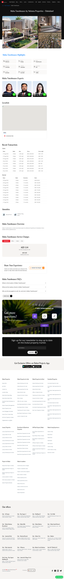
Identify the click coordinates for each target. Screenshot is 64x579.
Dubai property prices (22, 477)
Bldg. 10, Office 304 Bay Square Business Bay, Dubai (8, 560)
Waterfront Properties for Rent (23, 442)
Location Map (5, 392)
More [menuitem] (59, 2)
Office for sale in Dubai (22, 401)
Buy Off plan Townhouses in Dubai (38, 439)
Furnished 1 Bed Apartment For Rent (54, 406)
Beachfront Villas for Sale (22, 445)
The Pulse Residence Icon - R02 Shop (54, 526)
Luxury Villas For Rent (6, 446)
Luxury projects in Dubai (7, 476)
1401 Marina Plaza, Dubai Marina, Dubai (37, 526)
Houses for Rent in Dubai (37, 398)
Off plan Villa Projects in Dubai (38, 445)
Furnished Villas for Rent (37, 404)
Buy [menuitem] (17, 2)
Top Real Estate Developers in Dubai (8, 402)
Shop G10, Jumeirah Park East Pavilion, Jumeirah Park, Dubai (8, 538)
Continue (44, 325)
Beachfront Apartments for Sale (24, 451)
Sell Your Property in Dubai (8, 417)
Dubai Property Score (6, 408)
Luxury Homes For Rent (7, 449)
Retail (17, 241)
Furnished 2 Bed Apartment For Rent (54, 410)
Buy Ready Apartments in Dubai (24, 404)
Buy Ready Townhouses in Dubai (24, 413)
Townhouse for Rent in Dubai (38, 395)
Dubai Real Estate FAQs (7, 398)
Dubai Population (21, 492)
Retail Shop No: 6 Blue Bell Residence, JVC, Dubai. (24, 559)
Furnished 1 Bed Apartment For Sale (54, 387)
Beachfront (50, 434)
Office (12, 241)
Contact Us (4, 389)
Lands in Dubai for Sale (22, 416)
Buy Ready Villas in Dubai (22, 407)
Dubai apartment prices (22, 480)
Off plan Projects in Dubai (37, 442)
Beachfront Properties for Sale (23, 433)
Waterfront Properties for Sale (23, 439)
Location (5, 103)
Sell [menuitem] (36, 2)
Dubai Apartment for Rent (37, 386)
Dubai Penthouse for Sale (22, 383)
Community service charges (23, 465)
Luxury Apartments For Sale (8, 431)
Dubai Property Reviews (7, 482)
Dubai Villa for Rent (36, 389)
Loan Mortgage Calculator (7, 411)
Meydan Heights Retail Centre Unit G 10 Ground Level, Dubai (23, 538)
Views (4, 132)
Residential (6, 241)
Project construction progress (23, 471)
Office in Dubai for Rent (37, 392)
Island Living (50, 446)
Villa (22, 241)
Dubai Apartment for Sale (22, 389)
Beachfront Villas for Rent (22, 448)
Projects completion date (22, 468)
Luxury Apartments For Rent (8, 443)
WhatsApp (60, 577)
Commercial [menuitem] (30, 2)
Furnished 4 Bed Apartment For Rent (54, 419)
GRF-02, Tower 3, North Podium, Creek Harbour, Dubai (39, 549)
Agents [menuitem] (39, 2)
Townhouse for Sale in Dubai (23, 410)
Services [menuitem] (44, 2)
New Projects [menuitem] (12, 2)
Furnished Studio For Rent (53, 402)
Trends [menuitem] (48, 2)
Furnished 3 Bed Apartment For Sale (54, 395)
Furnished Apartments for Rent (39, 401)
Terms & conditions (6, 571)
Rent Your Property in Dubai (38, 410)
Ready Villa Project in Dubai (8, 465)
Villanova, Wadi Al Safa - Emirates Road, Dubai (24, 549)
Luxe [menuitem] (25, 2)
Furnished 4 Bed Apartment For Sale (54, 399)
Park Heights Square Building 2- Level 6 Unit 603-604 (24, 526)
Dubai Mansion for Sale (22, 386)
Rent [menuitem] (21, 2)
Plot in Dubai (20, 398)
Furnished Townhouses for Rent (39, 407)
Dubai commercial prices (22, 486)
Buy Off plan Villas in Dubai (38, 435)
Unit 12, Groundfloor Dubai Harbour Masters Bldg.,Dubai (8, 527)
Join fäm (4, 386)
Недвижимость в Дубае (7, 420)
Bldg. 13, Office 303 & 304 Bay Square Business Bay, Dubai (38, 516)
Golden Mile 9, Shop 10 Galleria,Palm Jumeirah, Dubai (8, 549)
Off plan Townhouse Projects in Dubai (39, 453)
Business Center (51, 452)
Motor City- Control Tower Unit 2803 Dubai (38, 538)
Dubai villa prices (21, 483)
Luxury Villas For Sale (6, 434)
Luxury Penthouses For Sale (8, 440)
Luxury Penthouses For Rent (8, 452)
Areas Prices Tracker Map (7, 414)
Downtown (50, 440)
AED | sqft (31, 570)
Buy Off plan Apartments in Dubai (38, 432)
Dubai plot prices (21, 489)
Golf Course (50, 443)
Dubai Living (50, 431)
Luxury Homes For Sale (7, 437)
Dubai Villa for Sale (21, 392)
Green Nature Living (52, 449)
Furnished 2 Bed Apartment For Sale (54, 391)
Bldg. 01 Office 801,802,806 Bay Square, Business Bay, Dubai (23, 516)
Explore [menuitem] (53, 2)
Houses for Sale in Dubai (22, 395)
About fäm (4, 383)
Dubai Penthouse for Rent (37, 383)
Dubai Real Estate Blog (7, 395)
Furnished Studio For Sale (53, 383)
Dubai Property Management (8, 405)
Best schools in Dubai (21, 474)
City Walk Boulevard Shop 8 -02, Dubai (54, 516)
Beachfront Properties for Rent (23, 436)
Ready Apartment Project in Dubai (8, 469)
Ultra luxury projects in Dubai (8, 479)
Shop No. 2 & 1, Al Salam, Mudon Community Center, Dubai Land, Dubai (54, 538)
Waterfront (50, 437)
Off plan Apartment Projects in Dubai (38, 449)
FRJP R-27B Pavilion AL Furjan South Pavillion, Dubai (8, 516)
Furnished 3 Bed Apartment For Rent (54, 414)
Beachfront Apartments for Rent (24, 454)
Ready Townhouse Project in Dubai (8, 473)
